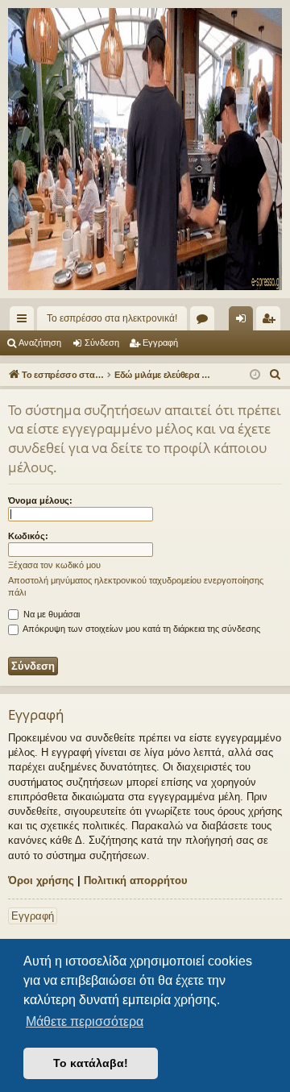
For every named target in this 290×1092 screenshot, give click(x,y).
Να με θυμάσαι (50, 614)
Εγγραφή (160, 342)
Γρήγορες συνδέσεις (25, 321)
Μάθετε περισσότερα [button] (84, 1021)
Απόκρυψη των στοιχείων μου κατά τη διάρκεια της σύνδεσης (140, 628)
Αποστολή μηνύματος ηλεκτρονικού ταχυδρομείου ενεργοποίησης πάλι (135, 586)
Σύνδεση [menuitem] (244, 321)
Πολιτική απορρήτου (136, 880)
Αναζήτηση (40, 342)
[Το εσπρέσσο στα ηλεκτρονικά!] (145, 149)
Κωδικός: (28, 536)
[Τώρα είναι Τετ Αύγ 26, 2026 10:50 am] (255, 375)
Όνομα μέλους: (40, 500)
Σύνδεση (102, 342)
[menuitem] (275, 375)
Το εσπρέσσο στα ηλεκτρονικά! (112, 318)
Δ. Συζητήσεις (205, 321)
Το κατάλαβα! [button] (90, 1063)
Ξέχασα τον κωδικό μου (54, 565)
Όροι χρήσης (41, 880)
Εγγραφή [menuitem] (271, 321)
